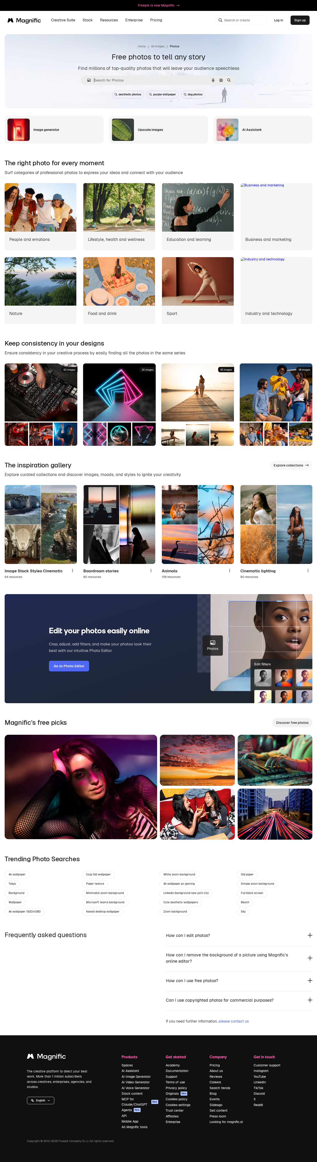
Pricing (156, 20)
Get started (176, 1056)
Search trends (220, 1088)
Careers (215, 1082)
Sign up (300, 20)
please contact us (234, 1021)
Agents (131, 1110)
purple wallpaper (164, 94)
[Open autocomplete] (87, 80)
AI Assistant (130, 1071)
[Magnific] (46, 1057)
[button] (40, 1100)
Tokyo (12, 884)
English (40, 1100)
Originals (176, 1093)
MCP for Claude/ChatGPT (139, 1101)
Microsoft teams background (105, 902)
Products (129, 1056)
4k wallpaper (17, 874)
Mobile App (130, 1121)
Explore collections (288, 465)
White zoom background (179, 874)
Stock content (132, 1093)
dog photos (195, 94)
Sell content (218, 1110)
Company (218, 1056)
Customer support (267, 1065)
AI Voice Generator (135, 1088)
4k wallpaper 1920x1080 (25, 911)
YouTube (260, 1077)
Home (142, 46)
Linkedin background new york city (186, 893)
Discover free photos (292, 723)
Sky (243, 911)
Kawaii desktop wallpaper (103, 911)
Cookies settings (178, 1105)
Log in (278, 20)
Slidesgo (216, 1105)
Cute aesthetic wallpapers (180, 902)
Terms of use (175, 1082)
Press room (218, 1116)
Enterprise (173, 1122)
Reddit (258, 1105)
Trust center (175, 1110)
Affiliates (172, 1116)
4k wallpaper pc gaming (179, 884)
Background (16, 893)
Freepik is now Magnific (156, 5)
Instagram (261, 1071)
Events (215, 1099)
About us (216, 1071)
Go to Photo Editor (69, 666)
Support (171, 1077)
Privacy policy (176, 1088)
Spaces (127, 1065)
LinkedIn (260, 1082)
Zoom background (175, 911)
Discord (259, 1093)
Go (15, 830)
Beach (245, 902)
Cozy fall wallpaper (98, 874)
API (124, 1116)
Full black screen (252, 893)
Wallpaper (15, 902)
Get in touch (264, 1056)
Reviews (216, 1077)
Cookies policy (177, 1099)
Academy (173, 1065)
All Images (158, 46)
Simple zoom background (257, 884)
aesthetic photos (130, 94)
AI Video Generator (136, 1082)
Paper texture (95, 884)
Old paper (247, 874)
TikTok (258, 1088)
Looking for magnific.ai (226, 1122)
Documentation (177, 1071)
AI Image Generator (136, 1077)
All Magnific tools (134, 1127)
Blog (213, 1093)
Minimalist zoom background (105, 893)
